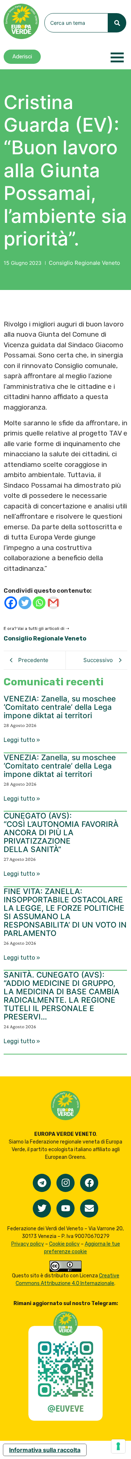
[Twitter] (25, 602)
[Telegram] (42, 1183)
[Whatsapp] (39, 602)
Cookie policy (64, 1244)
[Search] (117, 22)
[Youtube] (65, 1208)
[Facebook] (10, 602)
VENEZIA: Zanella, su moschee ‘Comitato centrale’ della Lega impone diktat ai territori (60, 707)
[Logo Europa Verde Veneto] (21, 21)
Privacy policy (27, 1244)
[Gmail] (53, 602)
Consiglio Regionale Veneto (84, 262)
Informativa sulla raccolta (44, 1450)
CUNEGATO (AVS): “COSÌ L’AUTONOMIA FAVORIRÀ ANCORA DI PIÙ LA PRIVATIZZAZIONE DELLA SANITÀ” (61, 833)
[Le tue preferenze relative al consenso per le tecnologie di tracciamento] (118, 1446)
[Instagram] (65, 1183)
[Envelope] (89, 1208)
